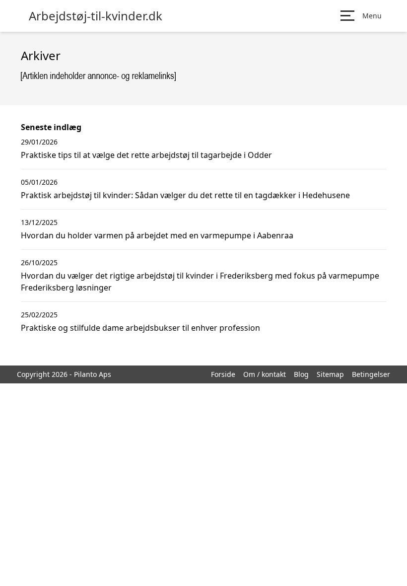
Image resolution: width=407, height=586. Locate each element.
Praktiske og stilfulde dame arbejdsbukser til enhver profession (140, 327)
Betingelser (371, 374)
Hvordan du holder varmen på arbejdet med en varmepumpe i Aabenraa (157, 235)
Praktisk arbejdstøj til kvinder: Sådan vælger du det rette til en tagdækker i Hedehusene (185, 195)
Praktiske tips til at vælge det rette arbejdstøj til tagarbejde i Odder (146, 154)
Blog (301, 374)
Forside (223, 374)
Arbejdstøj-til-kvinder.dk (95, 16)
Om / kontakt (264, 374)
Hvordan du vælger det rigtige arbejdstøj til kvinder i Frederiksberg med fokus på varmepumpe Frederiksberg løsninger (200, 281)
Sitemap (330, 374)
